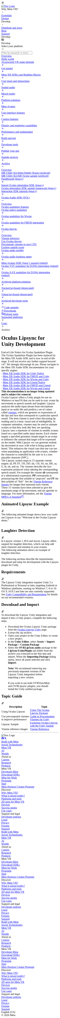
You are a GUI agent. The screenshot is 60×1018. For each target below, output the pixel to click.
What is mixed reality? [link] (13, 795)
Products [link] (5, 765)
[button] (30, 3)
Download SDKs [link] (10, 774)
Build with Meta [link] (9, 741)
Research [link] (6, 762)
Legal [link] (4, 819)
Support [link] (5, 828)
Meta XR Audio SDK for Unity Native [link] (23, 373)
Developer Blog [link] (9, 771)
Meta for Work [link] (9, 777)
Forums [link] (5, 825)
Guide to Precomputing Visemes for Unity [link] (42, 718)
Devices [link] (5, 804)
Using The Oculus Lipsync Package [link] (39, 712)
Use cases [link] (6, 810)
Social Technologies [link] (11, 744)
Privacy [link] (5, 822)
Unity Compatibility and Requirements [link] (26, 594)
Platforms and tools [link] (11, 798)
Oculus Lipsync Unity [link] (29, 629)
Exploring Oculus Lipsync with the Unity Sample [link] (44, 724)
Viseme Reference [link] (39, 729)
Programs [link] (6, 780)
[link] (8, 6)
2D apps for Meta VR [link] (12, 801)
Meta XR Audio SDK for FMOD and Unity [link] (26, 376)
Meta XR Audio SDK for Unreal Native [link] (24, 382)
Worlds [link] (5, 753)
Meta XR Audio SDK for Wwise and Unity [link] (26, 379)
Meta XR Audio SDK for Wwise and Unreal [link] (26, 388)
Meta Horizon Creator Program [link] (17, 786)
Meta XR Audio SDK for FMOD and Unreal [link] (26, 385)
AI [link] (2, 750)
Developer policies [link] (11, 816)
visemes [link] (12, 412)
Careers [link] (5, 759)
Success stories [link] (9, 807)
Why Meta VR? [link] (9, 792)
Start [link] (3, 783)
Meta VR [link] (6, 747)
